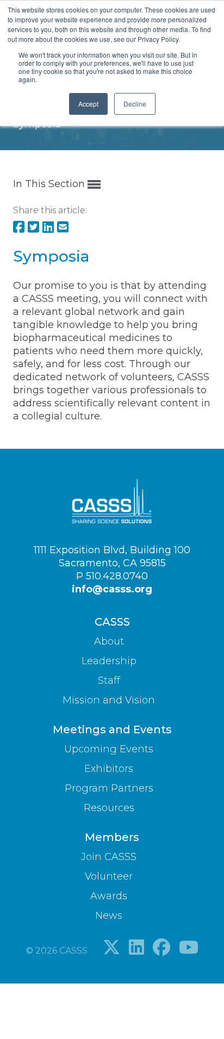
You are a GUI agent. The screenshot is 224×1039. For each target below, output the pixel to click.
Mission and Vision (109, 700)
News (108, 916)
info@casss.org (112, 589)
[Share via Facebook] (18, 228)
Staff (109, 681)
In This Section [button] (50, 184)
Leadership (109, 661)
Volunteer (109, 876)
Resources (109, 808)
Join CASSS (108, 857)
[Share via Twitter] (33, 228)
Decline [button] (134, 103)
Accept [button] (88, 103)
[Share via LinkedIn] (48, 228)
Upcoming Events (108, 749)
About (109, 641)
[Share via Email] (63, 228)
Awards (108, 896)
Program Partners (109, 788)
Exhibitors (108, 769)
